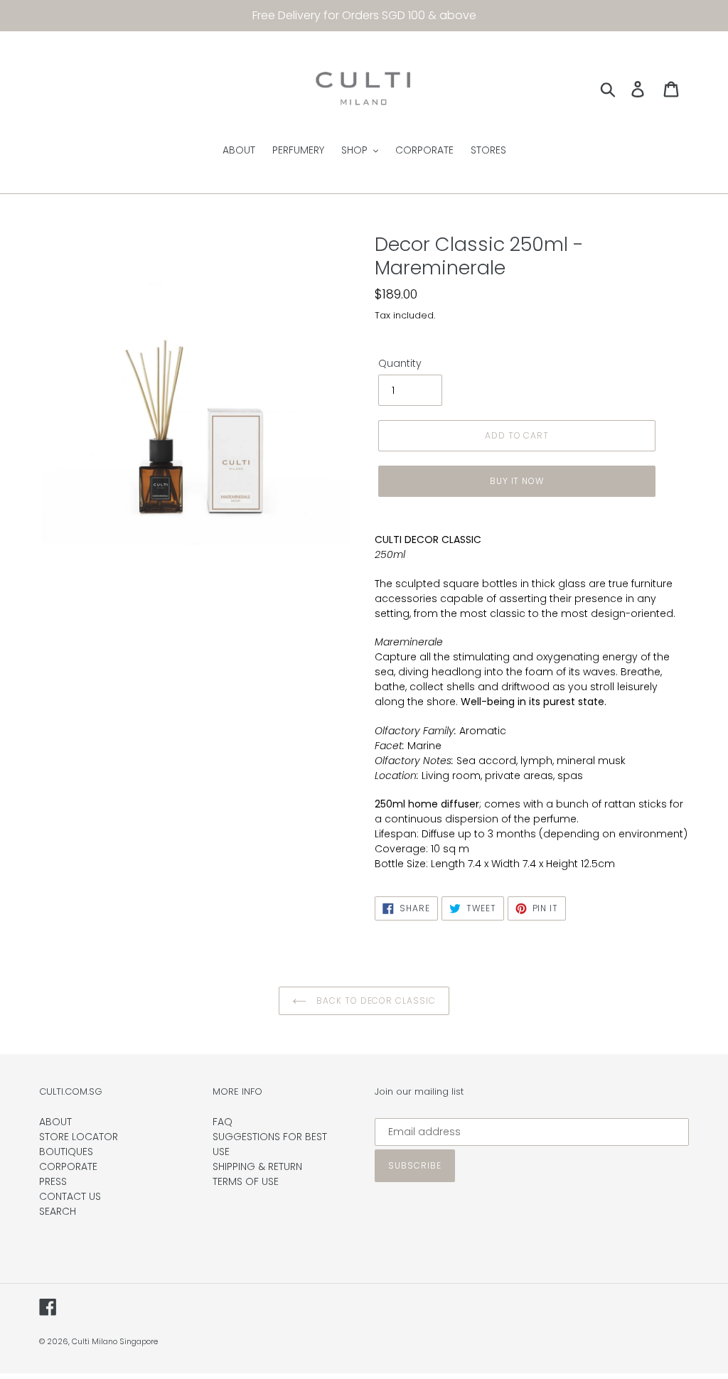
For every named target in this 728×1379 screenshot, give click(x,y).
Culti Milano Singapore (115, 1341)
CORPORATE (68, 1166)
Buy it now (517, 481)
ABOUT (55, 1122)
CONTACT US (70, 1196)
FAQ (222, 1122)
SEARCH (57, 1211)
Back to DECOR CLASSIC (375, 1000)
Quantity (400, 363)
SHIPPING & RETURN (257, 1166)
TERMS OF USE (246, 1181)
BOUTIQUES (66, 1151)
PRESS (53, 1181)
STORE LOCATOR (78, 1137)
